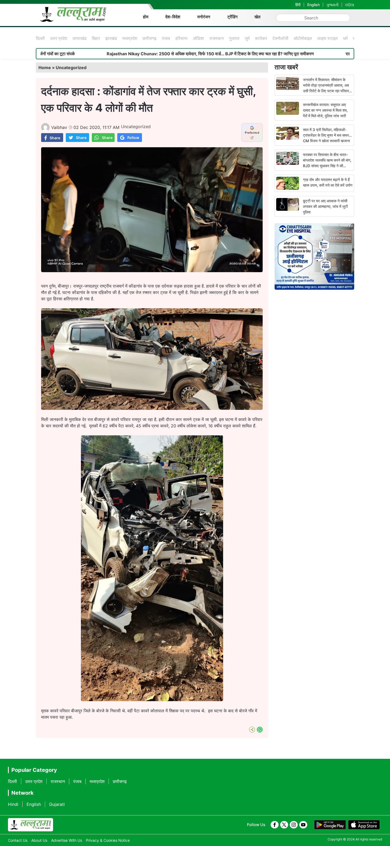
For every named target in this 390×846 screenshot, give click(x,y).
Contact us (17, 840)
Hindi (13, 804)
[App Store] (364, 825)
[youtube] (303, 825)
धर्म (345, 38)
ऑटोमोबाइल (303, 38)
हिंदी (298, 4)
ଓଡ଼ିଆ (349, 4)
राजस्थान (216, 38)
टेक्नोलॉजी (280, 38)
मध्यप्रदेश (129, 38)
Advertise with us (66, 840)
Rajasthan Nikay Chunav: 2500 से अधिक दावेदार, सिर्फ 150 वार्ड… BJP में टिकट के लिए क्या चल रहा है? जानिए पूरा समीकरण (155, 53)
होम (145, 16)
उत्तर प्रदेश (58, 38)
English (313, 4)
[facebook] (274, 825)
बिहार (96, 38)
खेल (257, 16)
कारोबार (261, 38)
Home (44, 67)
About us (39, 840)
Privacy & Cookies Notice (108, 840)
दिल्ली (40, 38)
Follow (133, 137)
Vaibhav (59, 127)
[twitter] (284, 825)
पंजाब (166, 38)
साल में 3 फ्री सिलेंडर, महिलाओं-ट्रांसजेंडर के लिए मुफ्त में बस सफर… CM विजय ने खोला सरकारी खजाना (327, 135)
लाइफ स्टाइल (327, 38)
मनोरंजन (203, 16)
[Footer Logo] (30, 824)
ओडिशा (198, 38)
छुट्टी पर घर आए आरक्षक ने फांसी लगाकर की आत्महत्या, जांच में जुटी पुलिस (325, 206)
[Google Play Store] (330, 825)
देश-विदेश (172, 16)
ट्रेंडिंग (232, 16)
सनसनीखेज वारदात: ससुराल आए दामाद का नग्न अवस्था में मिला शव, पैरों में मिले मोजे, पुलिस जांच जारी (325, 110)
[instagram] (294, 825)
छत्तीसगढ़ (149, 38)
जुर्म (247, 38)
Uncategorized (71, 67)
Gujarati (57, 804)
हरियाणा (181, 38)
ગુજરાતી (332, 4)
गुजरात (234, 38)
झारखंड (111, 38)
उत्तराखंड (79, 38)
